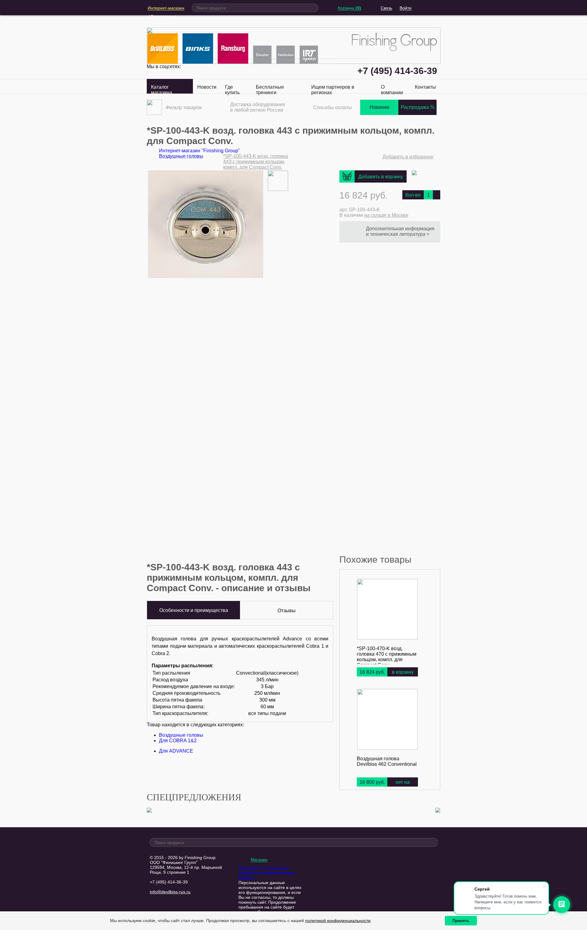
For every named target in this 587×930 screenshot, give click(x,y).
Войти (406, 8)
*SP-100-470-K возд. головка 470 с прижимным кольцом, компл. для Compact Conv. (386, 657)
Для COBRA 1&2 (178, 740)
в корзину (403, 672)
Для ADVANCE (176, 751)
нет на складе (403, 787)
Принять (460, 920)
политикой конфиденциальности (338, 920)
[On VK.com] (414, 173)
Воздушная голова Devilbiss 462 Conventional (387, 761)
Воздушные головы (181, 735)
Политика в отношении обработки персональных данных (266, 872)
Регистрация (163, 16)
